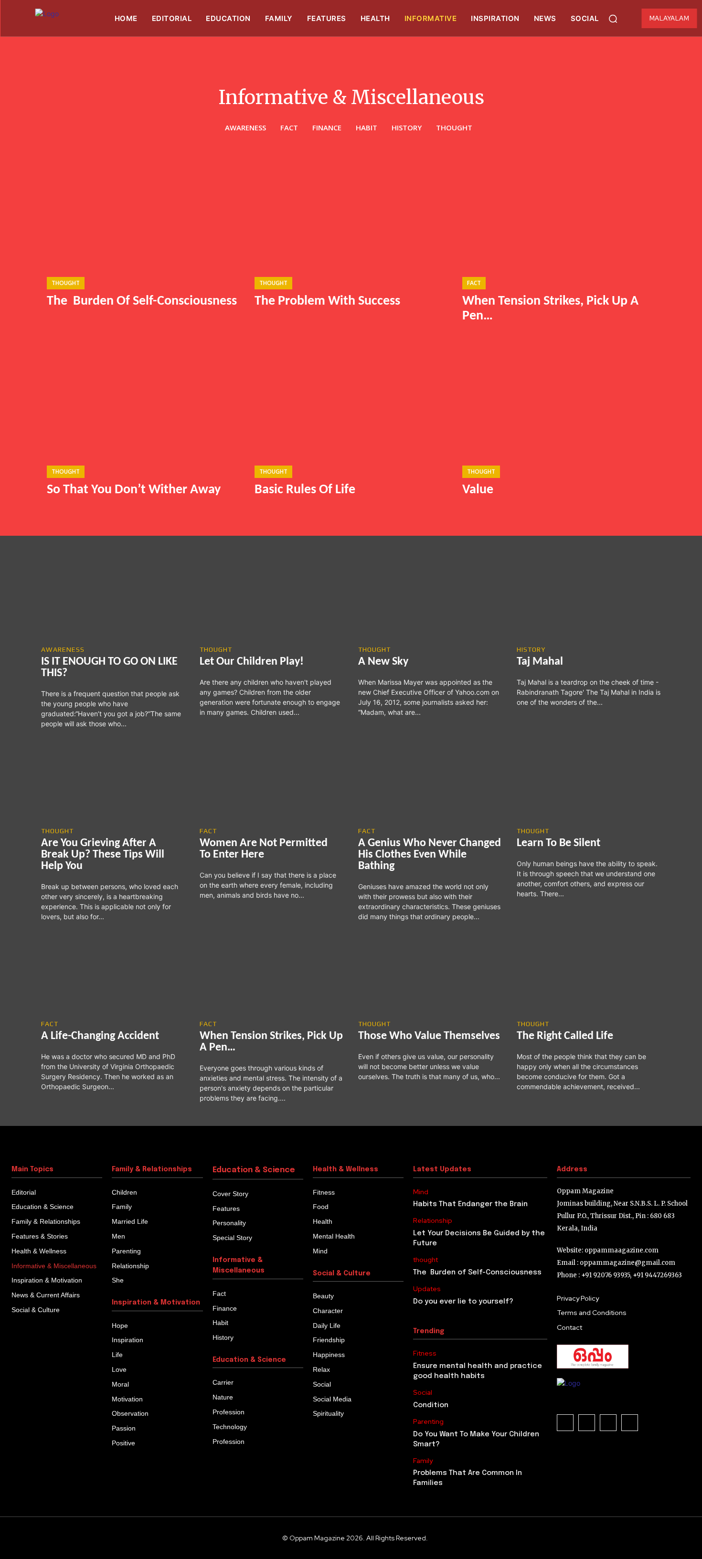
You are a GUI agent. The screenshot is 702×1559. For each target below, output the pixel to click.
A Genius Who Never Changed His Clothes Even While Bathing (429, 855)
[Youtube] (629, 1422)
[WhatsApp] (608, 1422)
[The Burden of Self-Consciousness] (143, 212)
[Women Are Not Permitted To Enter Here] (272, 782)
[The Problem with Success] (351, 212)
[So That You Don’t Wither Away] (143, 400)
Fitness (424, 1353)
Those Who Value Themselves (429, 1036)
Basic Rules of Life (305, 490)
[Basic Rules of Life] (351, 400)
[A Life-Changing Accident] (113, 975)
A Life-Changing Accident (100, 1036)
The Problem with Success (327, 301)
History (407, 127)
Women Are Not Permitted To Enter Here (264, 849)
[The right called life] (589, 975)
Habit (366, 127)
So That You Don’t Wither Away (134, 490)
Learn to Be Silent (558, 843)
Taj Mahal (540, 662)
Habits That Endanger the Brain (470, 1204)
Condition (430, 1405)
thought (454, 127)
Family (423, 1461)
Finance (326, 127)
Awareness (245, 127)
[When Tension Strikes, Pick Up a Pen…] (559, 212)
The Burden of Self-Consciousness (142, 301)
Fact (289, 127)
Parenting (428, 1422)
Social (422, 1393)
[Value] (559, 400)
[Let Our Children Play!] (272, 600)
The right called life (565, 1036)
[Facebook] (565, 1422)
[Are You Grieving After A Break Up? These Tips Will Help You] (113, 782)
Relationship (432, 1221)
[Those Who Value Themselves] (430, 975)
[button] (613, 18)
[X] (586, 1422)
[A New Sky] (430, 600)
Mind (420, 1192)
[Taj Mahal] (589, 600)
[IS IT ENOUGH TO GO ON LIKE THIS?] (113, 600)
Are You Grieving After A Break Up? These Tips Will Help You (102, 855)
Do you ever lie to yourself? (463, 1301)
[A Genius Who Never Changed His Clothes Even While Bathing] (430, 782)
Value (477, 490)
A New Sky (383, 662)
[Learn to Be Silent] (589, 782)
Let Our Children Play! (252, 662)
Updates (427, 1289)
